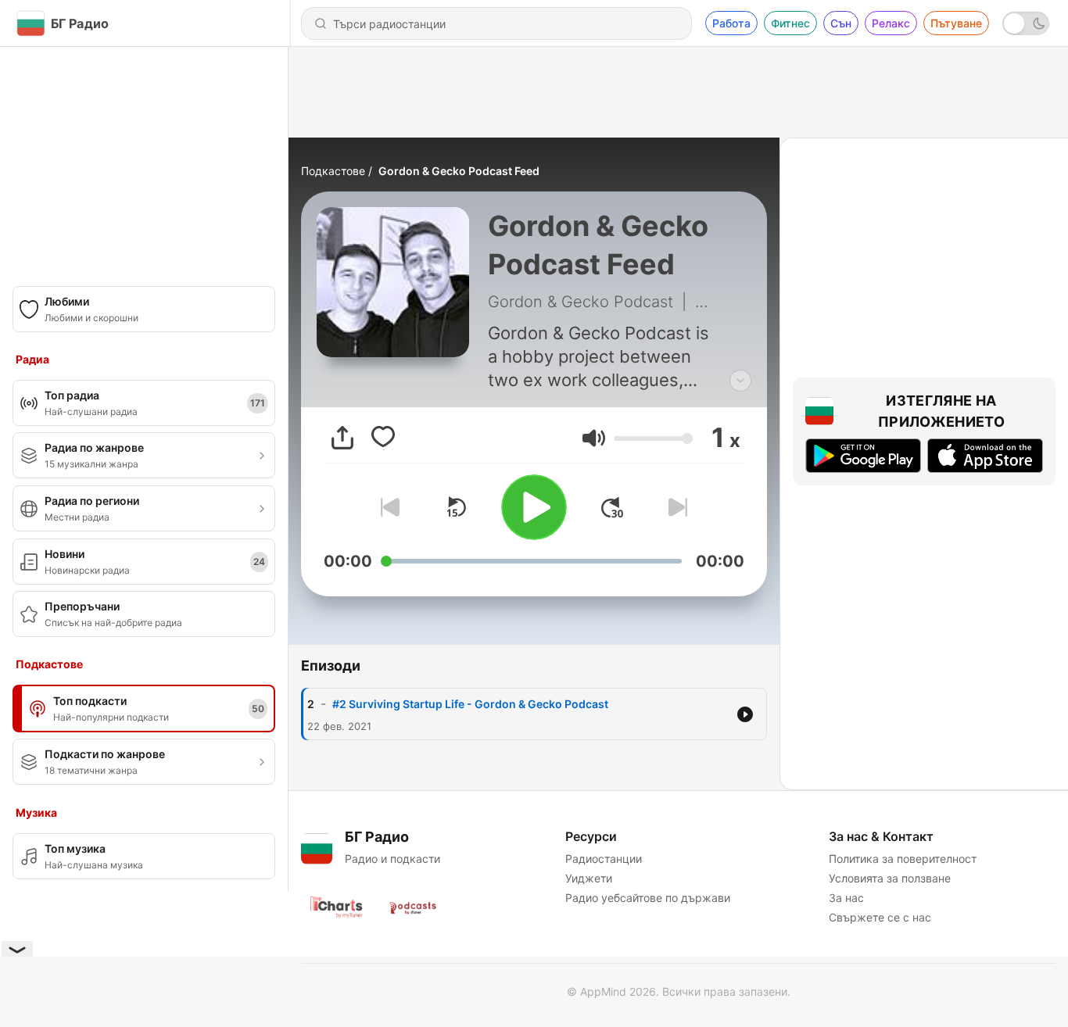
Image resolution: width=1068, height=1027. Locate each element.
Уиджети (588, 878)
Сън (840, 23)
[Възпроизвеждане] (534, 507)
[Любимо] (383, 437)
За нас (846, 897)
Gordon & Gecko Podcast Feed (458, 170)
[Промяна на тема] (1025, 23)
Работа (731, 23)
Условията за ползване (890, 878)
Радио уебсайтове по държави (647, 897)
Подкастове (333, 170)
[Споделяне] (342, 437)
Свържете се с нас (880, 917)
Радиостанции (603, 858)
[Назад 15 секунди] (456, 507)
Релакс (891, 23)
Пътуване (956, 23)
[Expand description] (740, 381)
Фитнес (790, 23)
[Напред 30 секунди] (612, 507)
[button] (593, 438)
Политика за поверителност (903, 858)
